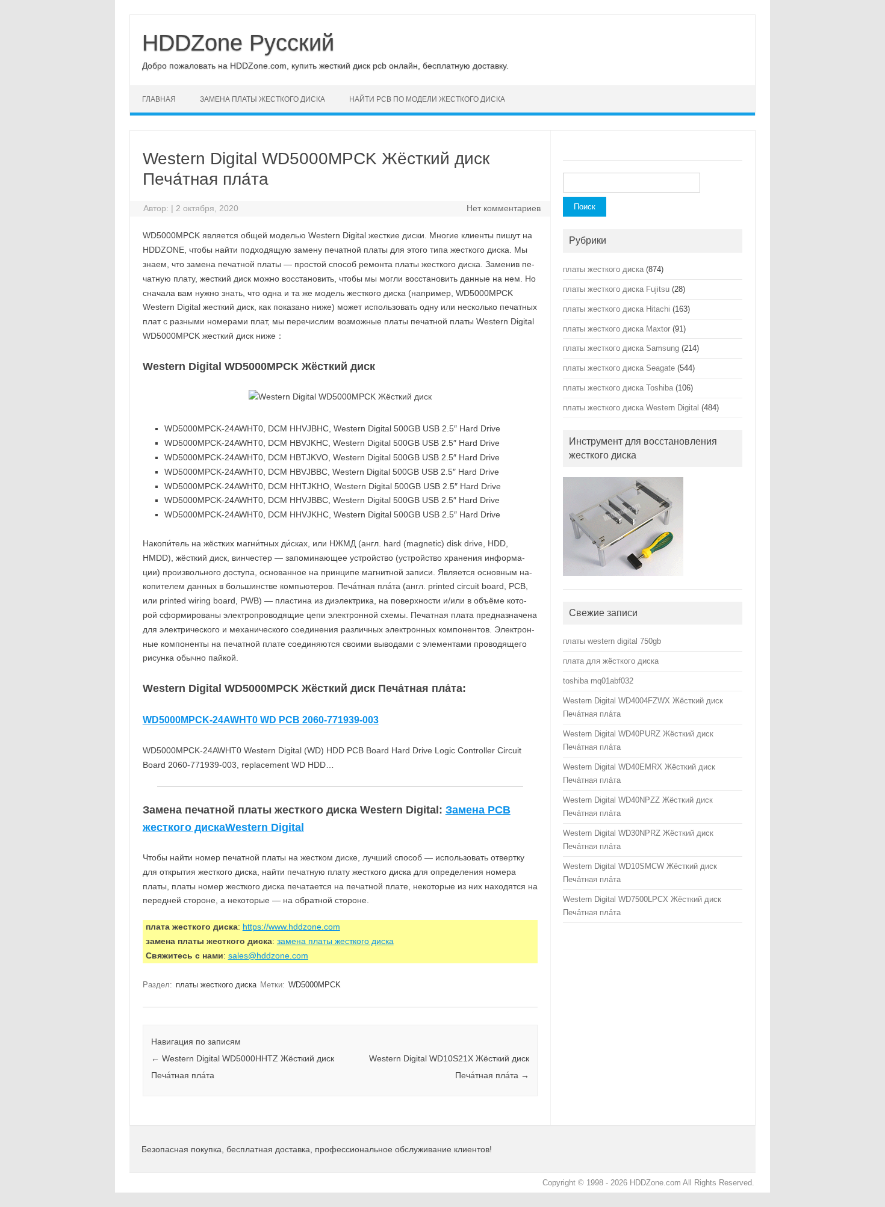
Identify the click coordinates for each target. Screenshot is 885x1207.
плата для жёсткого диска (611, 660)
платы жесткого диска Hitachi (616, 308)
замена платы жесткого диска (262, 99)
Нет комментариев (504, 208)
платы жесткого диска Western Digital (631, 407)
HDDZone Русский (238, 42)
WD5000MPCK (314, 984)
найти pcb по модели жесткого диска (427, 99)
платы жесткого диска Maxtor (616, 328)
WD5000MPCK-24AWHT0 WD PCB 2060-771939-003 (261, 720)
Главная (159, 99)
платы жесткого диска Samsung (621, 348)
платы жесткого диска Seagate (619, 367)
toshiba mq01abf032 (598, 680)
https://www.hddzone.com (291, 926)
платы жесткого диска (216, 984)
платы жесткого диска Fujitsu (616, 289)
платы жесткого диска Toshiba (618, 387)
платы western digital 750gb (612, 641)
